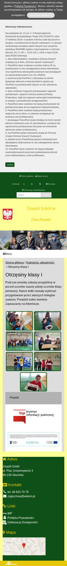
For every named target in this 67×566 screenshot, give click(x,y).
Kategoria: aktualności (40, 262)
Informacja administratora (34, 190)
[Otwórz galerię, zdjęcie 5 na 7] (19, 361)
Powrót (14, 397)
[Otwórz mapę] (24, 546)
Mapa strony (42, 176)
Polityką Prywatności (25, 6)
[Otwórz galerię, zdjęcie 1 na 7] (19, 321)
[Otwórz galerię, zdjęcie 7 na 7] (33, 382)
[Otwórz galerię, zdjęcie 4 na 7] (48, 341)
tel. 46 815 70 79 (18, 491)
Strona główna (27, 176)
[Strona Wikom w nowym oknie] (11, 563)
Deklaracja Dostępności (22, 522)
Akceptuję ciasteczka (41, 15)
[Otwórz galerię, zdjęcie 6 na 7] (48, 361)
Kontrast (51, 184)
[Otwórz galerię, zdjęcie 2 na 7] (48, 321)
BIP (9, 513)
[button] (62, 240)
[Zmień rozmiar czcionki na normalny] (24, 184)
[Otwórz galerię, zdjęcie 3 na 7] (19, 341)
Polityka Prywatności (20, 517)
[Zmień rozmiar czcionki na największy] (40, 184)
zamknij (10, 165)
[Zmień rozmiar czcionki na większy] (32, 184)
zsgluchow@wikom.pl (21, 496)
